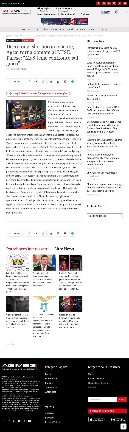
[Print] (65, 81)
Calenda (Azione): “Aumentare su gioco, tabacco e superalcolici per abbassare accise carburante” (43, 279)
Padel (70, 29)
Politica (28, 35)
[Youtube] (125, 3)
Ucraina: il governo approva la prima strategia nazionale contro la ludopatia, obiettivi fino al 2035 (104, 143)
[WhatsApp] (43, 81)
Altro (104, 29)
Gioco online (42, 29)
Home (9, 35)
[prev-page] (8, 343)
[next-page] (13, 343)
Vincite (54, 29)
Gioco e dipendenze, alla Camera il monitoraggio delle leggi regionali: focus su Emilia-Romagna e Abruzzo (17, 321)
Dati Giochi (27, 29)
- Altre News (63, 249)
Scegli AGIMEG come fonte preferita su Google (40, 93)
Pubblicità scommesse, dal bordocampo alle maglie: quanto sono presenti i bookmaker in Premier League (103, 159)
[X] (119, 3)
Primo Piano (28, 40)
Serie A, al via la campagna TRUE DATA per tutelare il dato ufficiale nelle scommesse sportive (103, 110)
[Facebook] (98, 3)
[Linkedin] (109, 3)
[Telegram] (114, 3)
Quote (91, 29)
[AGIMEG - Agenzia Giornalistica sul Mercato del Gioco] (16, 12)
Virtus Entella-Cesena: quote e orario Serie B (102, 174)
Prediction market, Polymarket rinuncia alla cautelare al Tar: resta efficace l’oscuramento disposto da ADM (69, 321)
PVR (62, 29)
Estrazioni (80, 29)
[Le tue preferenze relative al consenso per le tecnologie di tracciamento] (123, 426)
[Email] (58, 81)
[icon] (96, 422)
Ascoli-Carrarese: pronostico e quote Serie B (102, 97)
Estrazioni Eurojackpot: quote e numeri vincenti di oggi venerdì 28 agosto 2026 (103, 51)
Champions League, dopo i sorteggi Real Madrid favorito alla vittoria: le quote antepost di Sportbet (104, 187)
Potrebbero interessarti (27, 249)
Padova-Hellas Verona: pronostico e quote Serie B (104, 86)
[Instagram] (104, 3)
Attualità (18, 35)
